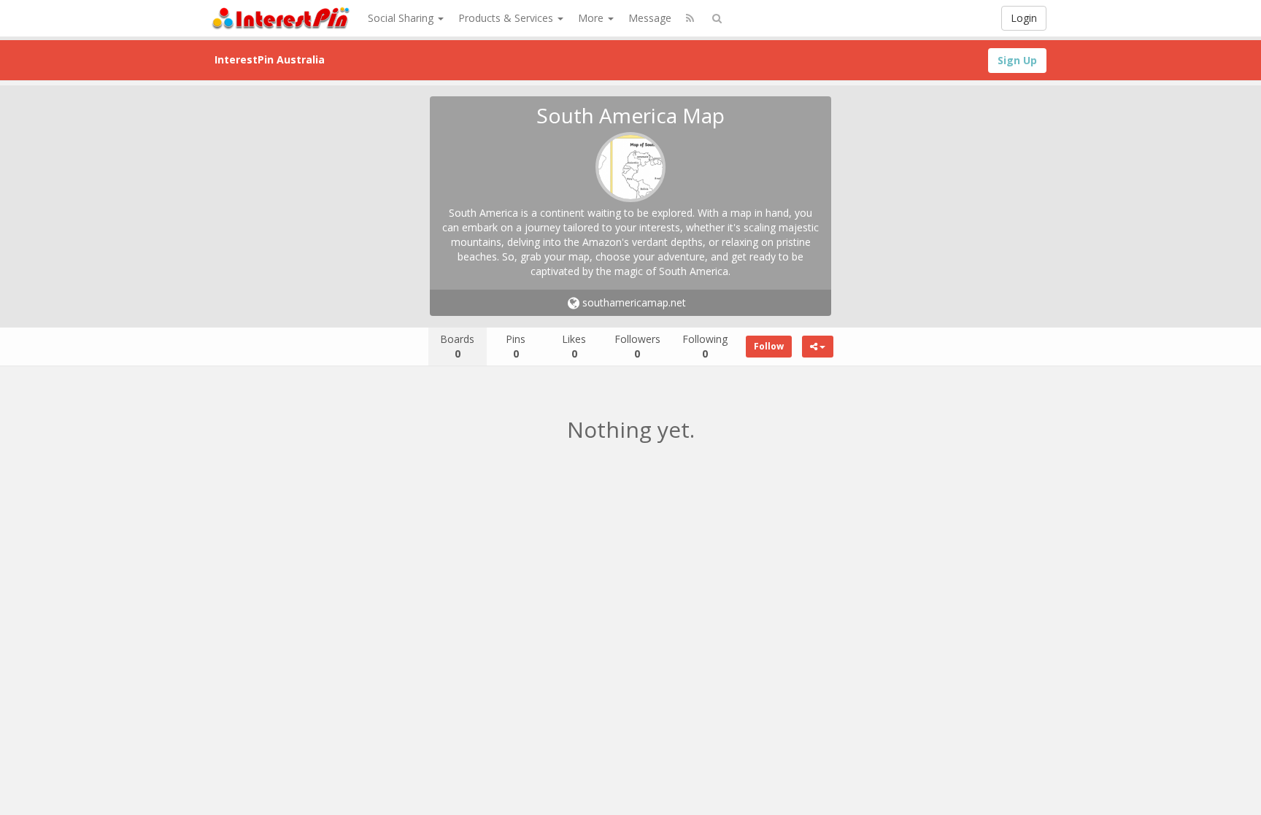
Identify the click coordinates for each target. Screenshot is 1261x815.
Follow (769, 346)
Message (649, 18)
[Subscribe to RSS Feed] (690, 18)
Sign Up (1017, 60)
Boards (457, 346)
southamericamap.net (632, 302)
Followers (637, 346)
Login (1024, 18)
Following (705, 346)
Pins (515, 346)
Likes (574, 346)
